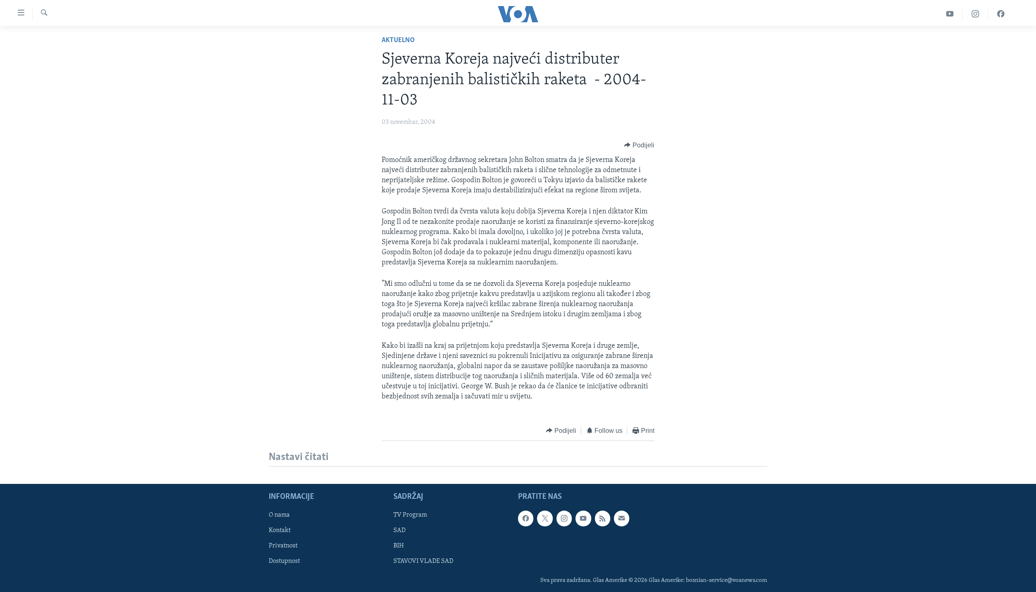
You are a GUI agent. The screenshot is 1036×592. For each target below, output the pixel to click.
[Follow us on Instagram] (564, 518)
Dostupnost (284, 561)
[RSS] (602, 518)
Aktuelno (398, 40)
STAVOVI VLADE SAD (423, 561)
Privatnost (283, 546)
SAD (399, 530)
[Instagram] (975, 14)
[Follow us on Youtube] (583, 518)
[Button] (639, 145)
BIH (398, 546)
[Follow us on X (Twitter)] (544, 518)
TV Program (410, 515)
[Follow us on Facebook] (525, 518)
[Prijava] (621, 518)
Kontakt (280, 530)
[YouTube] (950, 14)
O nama (279, 515)
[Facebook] (1000, 14)
